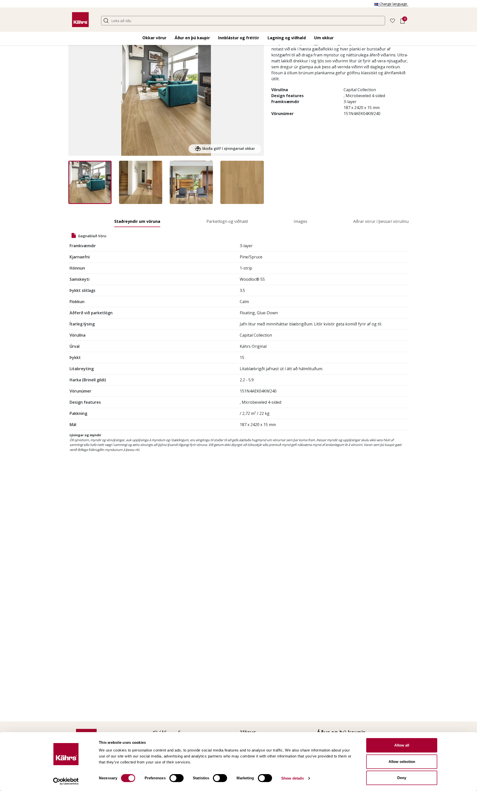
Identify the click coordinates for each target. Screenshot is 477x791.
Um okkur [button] (324, 37)
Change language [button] (393, 3)
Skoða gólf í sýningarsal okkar (228, 148)
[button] (392, 20)
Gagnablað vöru (91, 236)
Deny (401, 778)
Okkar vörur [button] (154, 37)
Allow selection (402, 761)
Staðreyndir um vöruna (137, 221)
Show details (292, 778)
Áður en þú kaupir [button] (192, 37)
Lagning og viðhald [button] (287, 37)
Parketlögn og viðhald (227, 221)
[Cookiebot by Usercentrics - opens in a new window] (66, 781)
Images (300, 221)
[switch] (176, 778)
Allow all (401, 745)
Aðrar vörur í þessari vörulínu (381, 221)
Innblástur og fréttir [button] (238, 37)
